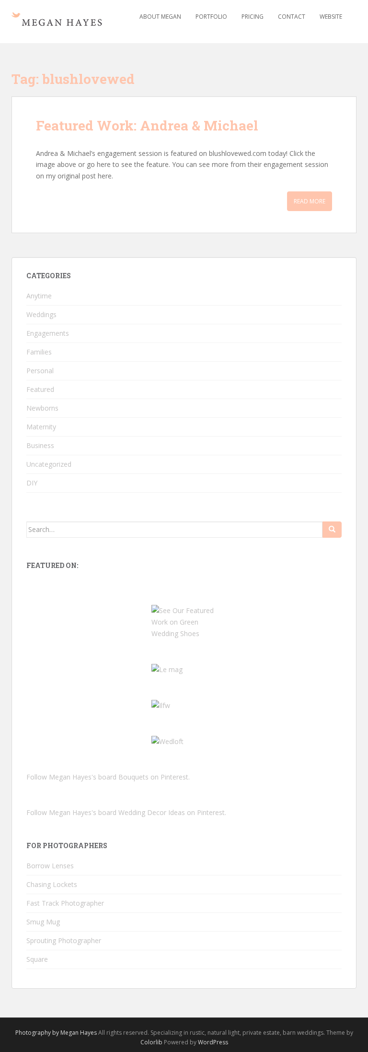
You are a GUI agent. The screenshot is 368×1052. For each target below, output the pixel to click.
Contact (291, 16)
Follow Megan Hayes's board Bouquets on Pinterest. (108, 776)
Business (40, 445)
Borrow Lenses (50, 865)
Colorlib (151, 1042)
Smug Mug (43, 921)
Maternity (41, 426)
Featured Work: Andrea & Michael (147, 125)
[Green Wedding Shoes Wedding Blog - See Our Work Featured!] (184, 621)
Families (39, 351)
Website (331, 16)
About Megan (160, 16)
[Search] (332, 529)
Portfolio (211, 16)
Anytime (39, 295)
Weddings (41, 314)
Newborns (42, 408)
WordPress (213, 1042)
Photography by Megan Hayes (56, 1032)
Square (37, 959)
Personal (40, 370)
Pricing (253, 16)
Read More (309, 201)
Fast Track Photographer (65, 903)
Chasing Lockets (51, 884)
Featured (40, 389)
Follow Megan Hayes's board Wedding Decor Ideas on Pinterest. (126, 812)
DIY (31, 482)
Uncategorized (48, 464)
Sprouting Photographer (63, 940)
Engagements (47, 333)
